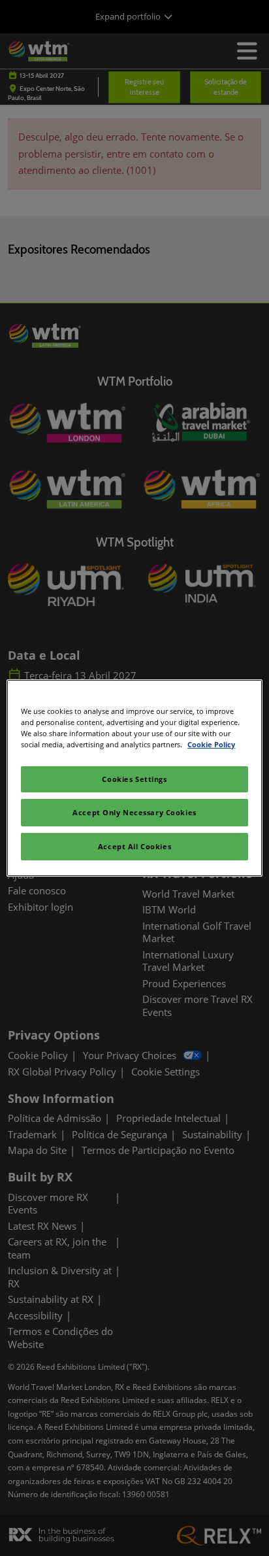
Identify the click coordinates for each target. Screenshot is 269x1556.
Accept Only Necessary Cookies (134, 812)
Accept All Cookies (134, 846)
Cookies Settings (134, 779)
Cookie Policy (211, 744)
